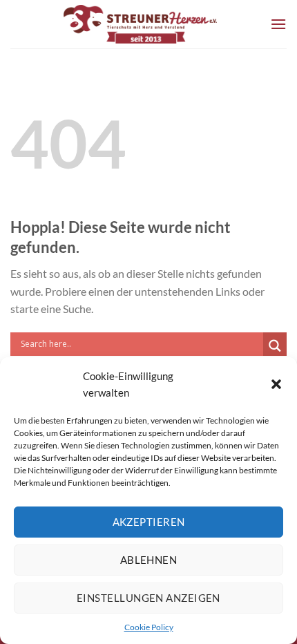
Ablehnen (149, 559)
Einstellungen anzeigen (148, 597)
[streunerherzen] (140, 24)
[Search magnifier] (275, 345)
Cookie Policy (148, 627)
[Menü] (278, 24)
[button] (276, 384)
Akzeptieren (149, 521)
